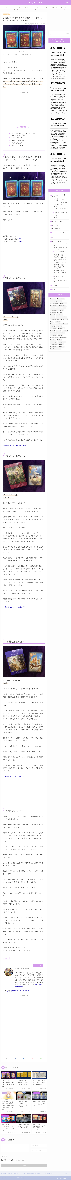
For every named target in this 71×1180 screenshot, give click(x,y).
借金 (53, 314)
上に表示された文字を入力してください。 (14, 1160)
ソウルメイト (55, 303)
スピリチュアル (36, 8)
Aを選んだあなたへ (18, 137)
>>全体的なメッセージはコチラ (14, 445)
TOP (7, 7)
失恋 (58, 321)
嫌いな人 (65, 323)
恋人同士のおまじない (60, 257)
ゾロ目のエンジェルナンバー (60, 199)
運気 (61, 344)
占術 (26, 7)
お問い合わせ (64, 8)
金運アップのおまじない (60, 277)
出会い (60, 314)
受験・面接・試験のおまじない (60, 267)
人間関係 (54, 310)
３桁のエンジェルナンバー (60, 209)
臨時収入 (54, 342)
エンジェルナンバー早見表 (58, 195)
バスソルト (54, 305)
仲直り (60, 312)
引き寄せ (54, 328)
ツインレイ (45, 7)
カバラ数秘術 (56, 228)
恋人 (59, 330)
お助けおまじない (59, 270)
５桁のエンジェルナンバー (60, 216)
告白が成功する (55, 319)
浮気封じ (54, 335)
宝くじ (60, 326)
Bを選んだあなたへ (18, 140)
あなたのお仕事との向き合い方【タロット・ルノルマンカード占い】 (25, 134)
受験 (53, 317)
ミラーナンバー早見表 (60, 202)
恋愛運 (66, 330)
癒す (60, 335)
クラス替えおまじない (57, 301)
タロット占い (6, 14)
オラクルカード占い (58, 221)
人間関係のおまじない (60, 262)
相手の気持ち (55, 337)
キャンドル (61, 298)
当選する (61, 328)
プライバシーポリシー (9, 1177)
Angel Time (35, 2)
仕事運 (54, 312)
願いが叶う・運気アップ (60, 273)
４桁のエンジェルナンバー (60, 213)
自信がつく (62, 342)
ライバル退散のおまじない (60, 252)
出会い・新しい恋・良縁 (60, 244)
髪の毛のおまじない (56, 348)
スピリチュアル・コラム (58, 233)
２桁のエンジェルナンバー (60, 205)
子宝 (53, 326)
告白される (65, 319)
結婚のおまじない (59, 255)
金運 (62, 346)
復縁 (53, 330)
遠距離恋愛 (54, 346)
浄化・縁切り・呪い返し (60, 281)
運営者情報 (19, 1177)
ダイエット (64, 303)
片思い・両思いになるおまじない (60, 248)
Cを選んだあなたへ (18, 143)
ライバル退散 (55, 307)
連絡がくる (54, 344)
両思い (63, 307)
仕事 (61, 310)
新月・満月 (55, 285)
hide (29, 127)
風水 (53, 289)
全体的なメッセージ (18, 145)
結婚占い (63, 337)
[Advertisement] (24, 106)
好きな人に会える (56, 323)
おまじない (55, 7)
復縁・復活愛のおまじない (60, 260)
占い (9, 1173)
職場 (60, 339)
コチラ (19, 236)
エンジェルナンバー (17, 8)
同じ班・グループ (62, 317)
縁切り (54, 339)
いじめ (54, 298)
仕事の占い (6, 958)
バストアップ (63, 305)
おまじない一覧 (56, 241)
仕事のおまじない (59, 265)
